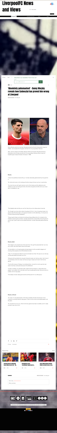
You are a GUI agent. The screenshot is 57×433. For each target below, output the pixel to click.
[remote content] (28, 108)
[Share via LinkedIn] (13, 340)
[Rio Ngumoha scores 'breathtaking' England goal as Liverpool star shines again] (28, 357)
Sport (9, 77)
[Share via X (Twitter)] (11, 340)
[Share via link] (16, 340)
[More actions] (48, 85)
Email (15, 79)
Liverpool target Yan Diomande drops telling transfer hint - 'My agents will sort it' (10, 364)
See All (53, 350)
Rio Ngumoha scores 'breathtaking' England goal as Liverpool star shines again (28, 364)
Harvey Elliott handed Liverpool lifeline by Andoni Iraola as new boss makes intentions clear (46, 364)
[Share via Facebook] (8, 340)
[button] (53, 77)
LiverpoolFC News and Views (17, 6)
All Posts (3, 77)
